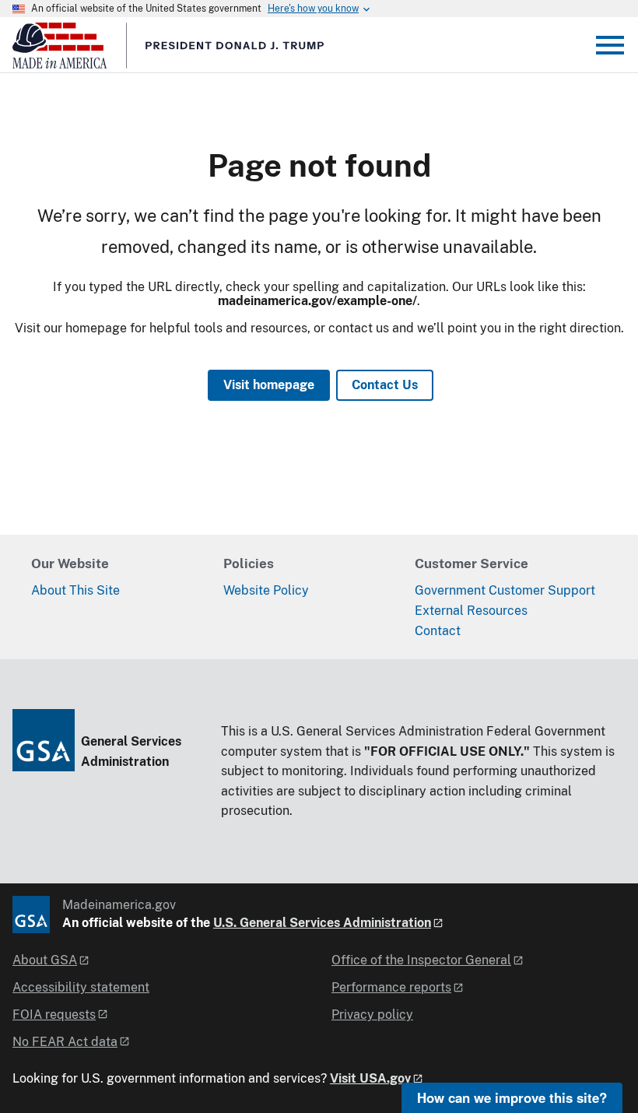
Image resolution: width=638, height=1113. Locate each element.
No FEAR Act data (64, 1041)
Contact (438, 630)
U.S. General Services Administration (322, 922)
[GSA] (31, 914)
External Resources (471, 610)
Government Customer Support (505, 590)
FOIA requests (54, 1014)
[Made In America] (297, 51)
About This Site (75, 590)
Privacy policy (372, 1014)
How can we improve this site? (512, 1097)
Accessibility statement (80, 987)
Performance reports (391, 987)
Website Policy (266, 590)
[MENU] (610, 45)
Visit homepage (268, 384)
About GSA (44, 960)
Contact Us (385, 384)
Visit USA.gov (370, 1078)
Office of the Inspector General (421, 960)
